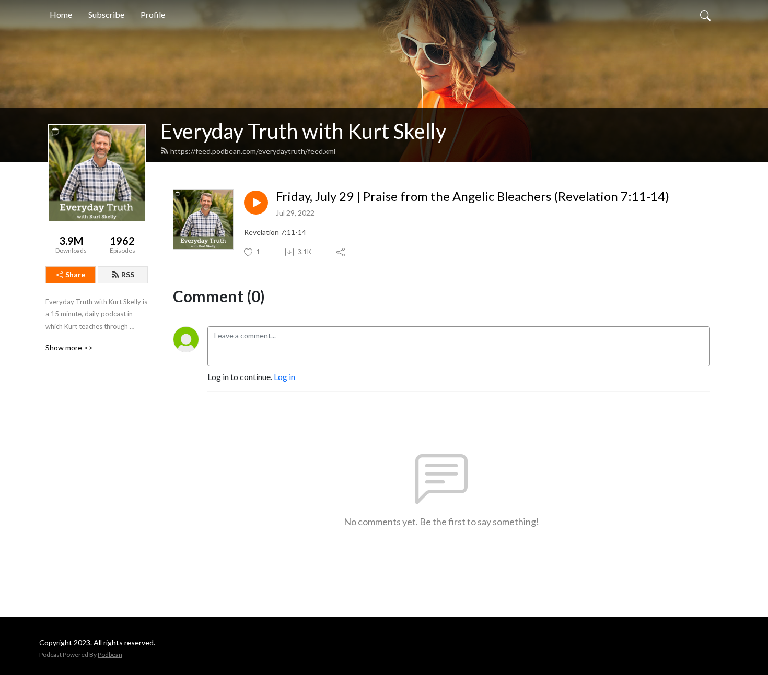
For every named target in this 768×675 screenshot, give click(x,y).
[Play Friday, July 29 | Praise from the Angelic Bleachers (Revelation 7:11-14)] (256, 203)
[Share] (341, 252)
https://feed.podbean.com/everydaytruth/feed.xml (252, 151)
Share (75, 274)
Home (61, 14)
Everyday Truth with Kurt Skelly (303, 131)
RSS (127, 274)
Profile (153, 14)
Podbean (110, 654)
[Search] (705, 14)
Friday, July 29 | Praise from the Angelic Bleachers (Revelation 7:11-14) (472, 196)
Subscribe (106, 14)
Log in (284, 377)
